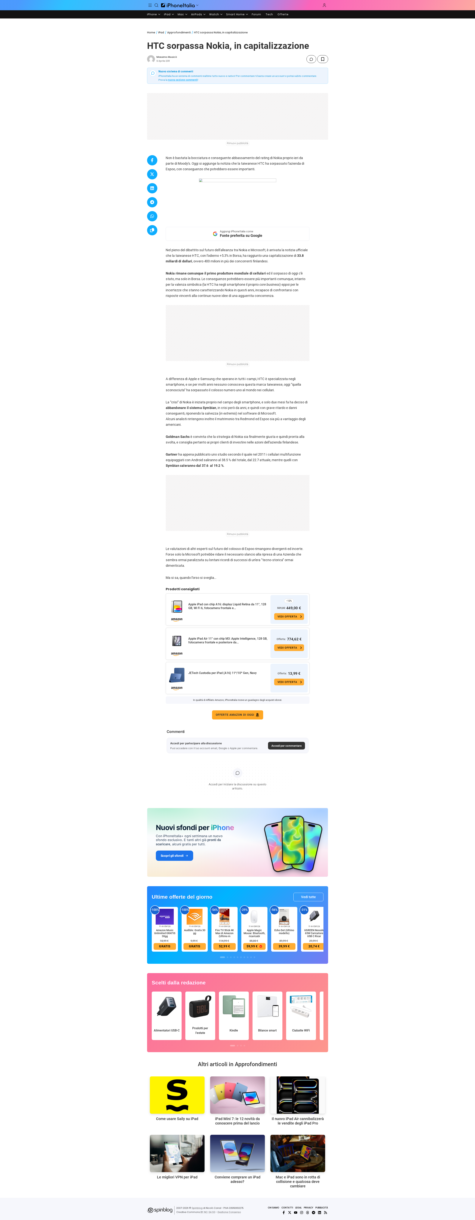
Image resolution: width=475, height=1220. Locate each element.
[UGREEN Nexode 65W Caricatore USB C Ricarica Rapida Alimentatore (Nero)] (314, 916)
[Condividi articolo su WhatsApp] (152, 216)
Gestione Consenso (229, 1212)
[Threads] (307, 1212)
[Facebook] (283, 1212)
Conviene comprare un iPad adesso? (237, 1179)
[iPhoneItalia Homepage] (178, 5)
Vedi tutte (308, 897)
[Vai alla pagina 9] (251, 957)
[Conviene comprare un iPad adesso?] (237, 1153)
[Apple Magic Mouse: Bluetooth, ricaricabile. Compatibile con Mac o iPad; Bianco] (254, 916)
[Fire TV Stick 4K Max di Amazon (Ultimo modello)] (224, 916)
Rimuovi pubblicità (237, 143)
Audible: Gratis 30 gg (194, 932)
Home (151, 32)
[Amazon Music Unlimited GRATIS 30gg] (165, 916)
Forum (256, 14)
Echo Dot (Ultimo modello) (284, 932)
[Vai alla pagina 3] (231, 957)
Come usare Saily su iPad (177, 1118)
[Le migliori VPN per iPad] (177, 1153)
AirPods (196, 14)
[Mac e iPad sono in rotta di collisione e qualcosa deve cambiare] (297, 1153)
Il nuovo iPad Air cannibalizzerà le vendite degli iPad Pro (298, 1120)
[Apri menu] (197, 5)
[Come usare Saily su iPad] (177, 1095)
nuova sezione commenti (183, 79)
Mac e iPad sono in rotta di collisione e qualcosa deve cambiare (298, 1181)
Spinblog (197, 1208)
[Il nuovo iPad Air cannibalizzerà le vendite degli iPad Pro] (297, 1095)
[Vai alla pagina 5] (237, 957)
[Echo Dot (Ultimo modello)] (284, 916)
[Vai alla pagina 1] (222, 957)
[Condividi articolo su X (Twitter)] (152, 174)
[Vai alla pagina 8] (247, 957)
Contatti (287, 1207)
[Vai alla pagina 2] (227, 957)
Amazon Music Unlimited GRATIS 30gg (164, 933)
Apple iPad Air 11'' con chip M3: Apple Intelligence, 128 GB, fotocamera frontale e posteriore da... (227, 640)
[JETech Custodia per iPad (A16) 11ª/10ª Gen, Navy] (177, 675)
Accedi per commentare (286, 745)
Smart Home (235, 14)
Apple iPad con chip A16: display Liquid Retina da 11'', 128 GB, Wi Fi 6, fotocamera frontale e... (227, 606)
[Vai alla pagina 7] (244, 957)
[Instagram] (301, 1212)
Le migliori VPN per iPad (177, 1177)
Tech (269, 14)
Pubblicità (321, 1207)
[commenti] (311, 59)
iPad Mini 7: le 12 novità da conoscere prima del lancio (237, 1120)
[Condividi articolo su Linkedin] (152, 188)
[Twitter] (289, 1212)
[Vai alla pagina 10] (254, 957)
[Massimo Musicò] (151, 59)
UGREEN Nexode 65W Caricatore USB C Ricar (314, 933)
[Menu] (150, 5)
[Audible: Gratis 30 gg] (194, 916)
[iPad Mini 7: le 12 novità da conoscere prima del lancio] (237, 1095)
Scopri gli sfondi (172, 855)
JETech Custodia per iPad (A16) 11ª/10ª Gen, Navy (222, 673)
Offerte (283, 14)
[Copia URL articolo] (152, 230)
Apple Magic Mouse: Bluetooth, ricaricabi (254, 933)
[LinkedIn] (319, 1212)
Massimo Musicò (166, 57)
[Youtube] (295, 1212)
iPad (167, 14)
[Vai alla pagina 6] (241, 957)
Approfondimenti (179, 32)
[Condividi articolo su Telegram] (152, 202)
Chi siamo (273, 1207)
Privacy (308, 1207)
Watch (214, 14)
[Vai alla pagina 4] (234, 957)
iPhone (152, 14)
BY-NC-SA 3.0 (207, 1212)
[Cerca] (156, 5)
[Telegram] (313, 1212)
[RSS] (325, 1212)
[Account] (324, 5)
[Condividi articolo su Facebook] (152, 160)
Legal (298, 1207)
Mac (181, 14)
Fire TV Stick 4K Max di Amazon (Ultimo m (224, 933)
